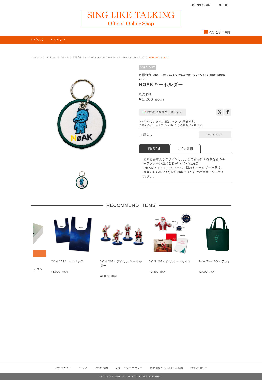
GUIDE (223, 5)
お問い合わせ (198, 367)
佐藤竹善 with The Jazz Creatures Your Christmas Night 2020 (108, 57)
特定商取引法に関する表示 (166, 367)
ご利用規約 (101, 367)
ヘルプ (83, 367)
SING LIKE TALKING (44, 57)
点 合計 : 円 (219, 32)
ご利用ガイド (63, 367)
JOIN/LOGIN (201, 5)
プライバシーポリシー (129, 367)
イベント (64, 57)
